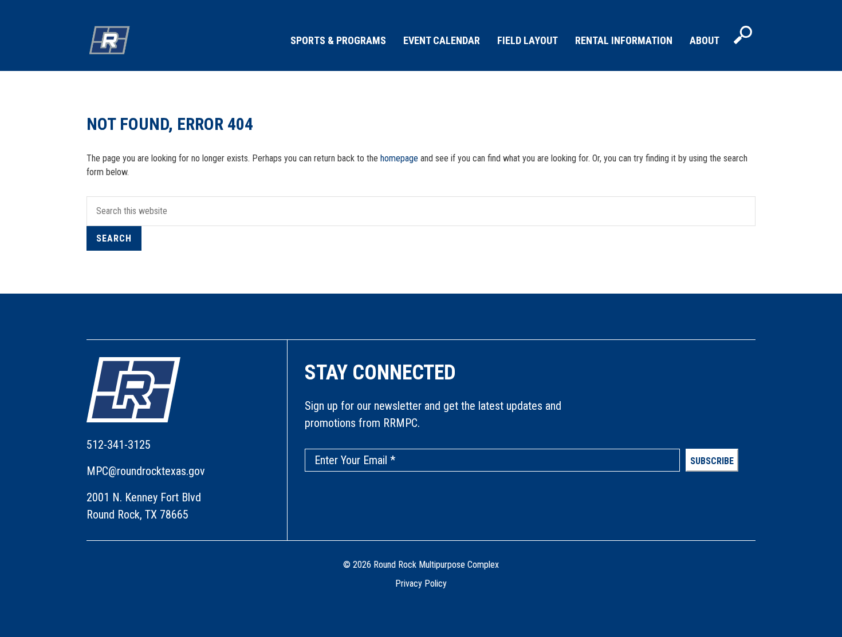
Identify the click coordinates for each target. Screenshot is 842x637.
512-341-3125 (118, 445)
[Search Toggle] (743, 36)
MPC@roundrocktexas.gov (145, 471)
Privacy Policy (421, 583)
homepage (399, 158)
